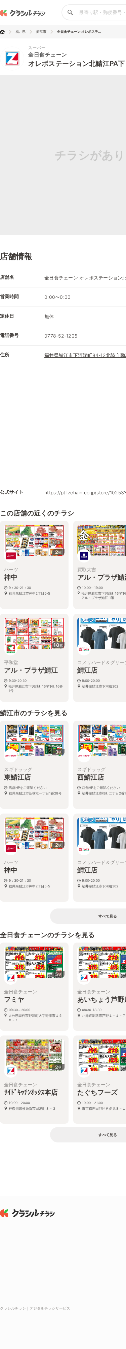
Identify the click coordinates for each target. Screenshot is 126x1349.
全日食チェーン (47, 54)
